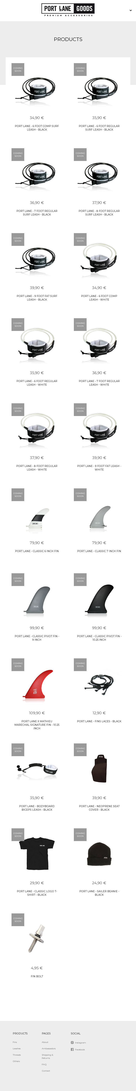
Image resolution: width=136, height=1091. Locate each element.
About (45, 1042)
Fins (15, 1042)
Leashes (17, 1048)
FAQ (44, 1064)
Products (20, 1033)
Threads (17, 1055)
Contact (46, 1070)
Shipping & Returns (47, 1056)
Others (16, 1061)
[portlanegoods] (68, 10)
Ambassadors (49, 1048)
